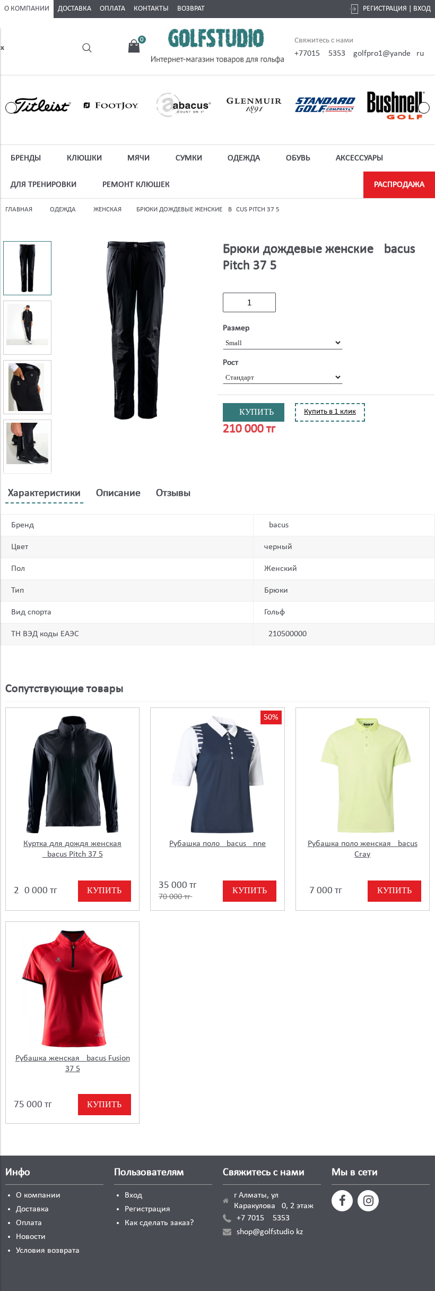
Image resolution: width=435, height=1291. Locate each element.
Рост (230, 362)
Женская (107, 209)
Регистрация (147, 1209)
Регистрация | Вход (397, 9)
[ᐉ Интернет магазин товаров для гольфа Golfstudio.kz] (217, 48)
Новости (31, 1237)
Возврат (191, 9)
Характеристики (44, 493)
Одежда (63, 209)
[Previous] (11, 108)
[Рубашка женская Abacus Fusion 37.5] (72, 988)
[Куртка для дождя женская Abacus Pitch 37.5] (72, 774)
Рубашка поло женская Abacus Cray (362, 849)
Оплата (112, 9)
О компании (26, 9)
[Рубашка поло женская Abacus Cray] (362, 774)
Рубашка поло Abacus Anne (217, 844)
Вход (133, 1195)
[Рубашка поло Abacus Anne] (217, 774)
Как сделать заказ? (159, 1223)
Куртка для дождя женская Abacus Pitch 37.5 (72, 849)
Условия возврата (48, 1250)
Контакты (151, 9)
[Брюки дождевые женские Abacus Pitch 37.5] (136, 332)
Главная (18, 209)
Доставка (74, 9)
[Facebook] (342, 1200)
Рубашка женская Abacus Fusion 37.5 (72, 1063)
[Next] (424, 108)
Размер (236, 328)
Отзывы (173, 493)
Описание (118, 493)
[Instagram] (368, 1200)
